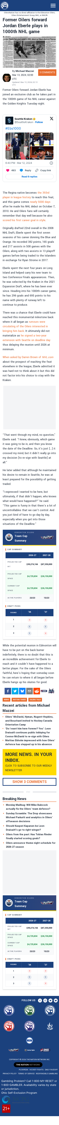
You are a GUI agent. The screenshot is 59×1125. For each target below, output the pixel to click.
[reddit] (36, 691)
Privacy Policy (10, 1073)
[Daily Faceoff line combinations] (44, 691)
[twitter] (15, 691)
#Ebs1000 (13, 128)
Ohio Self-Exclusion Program (19, 1092)
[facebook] (8, 691)
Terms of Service (26, 1073)
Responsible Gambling (47, 1073)
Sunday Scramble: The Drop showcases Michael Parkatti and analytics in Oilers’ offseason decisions (29, 817)
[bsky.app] (22, 691)
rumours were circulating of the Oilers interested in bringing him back (25, 326)
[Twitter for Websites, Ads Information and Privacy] (51, 163)
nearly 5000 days (39, 202)
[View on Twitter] (52, 120)
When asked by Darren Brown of (28, 357)
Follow (39, 122)
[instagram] (45, 1000)
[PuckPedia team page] (51, 691)
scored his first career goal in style (24, 220)
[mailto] (29, 691)
